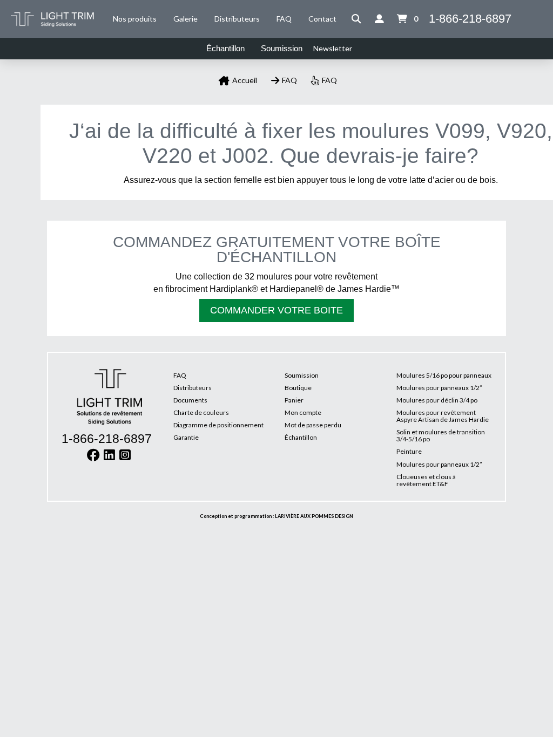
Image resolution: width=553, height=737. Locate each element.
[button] (356, 19)
